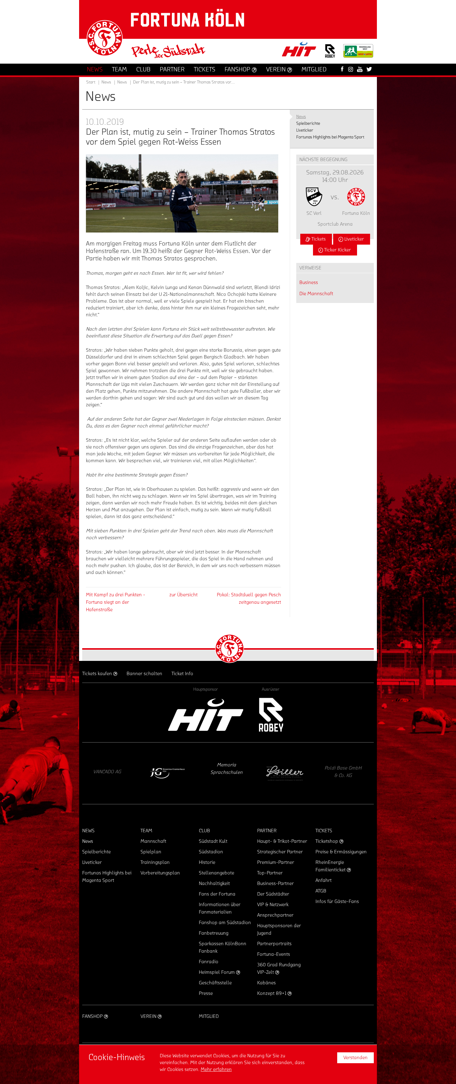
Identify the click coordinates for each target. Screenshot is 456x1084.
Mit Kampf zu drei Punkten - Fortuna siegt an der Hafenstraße (115, 602)
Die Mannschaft (316, 293)
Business (308, 282)
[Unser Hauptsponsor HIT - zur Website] (299, 51)
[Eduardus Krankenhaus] (108, 773)
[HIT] (206, 715)
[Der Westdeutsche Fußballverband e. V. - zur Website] (358, 53)
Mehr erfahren (216, 1069)
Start (90, 82)
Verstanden (355, 1057)
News (122, 82)
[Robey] (271, 715)
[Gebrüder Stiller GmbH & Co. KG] (226, 773)
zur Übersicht (183, 594)
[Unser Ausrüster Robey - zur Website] (330, 55)
